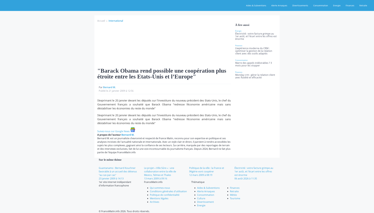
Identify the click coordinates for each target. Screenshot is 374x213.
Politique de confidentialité (164, 194)
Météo (233, 194)
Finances (350, 5)
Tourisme (235, 198)
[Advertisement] (164, 44)
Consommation (320, 5)
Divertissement (205, 201)
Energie (337, 5)
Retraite (363, 5)
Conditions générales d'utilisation (168, 191)
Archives (154, 201)
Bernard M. (109, 87)
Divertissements (300, 5)
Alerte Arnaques (279, 5)
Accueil (101, 20)
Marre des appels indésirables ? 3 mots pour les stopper (253, 64)
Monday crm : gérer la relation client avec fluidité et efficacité (255, 76)
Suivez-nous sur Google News (113, 131)
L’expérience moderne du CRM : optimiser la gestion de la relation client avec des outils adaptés (253, 51)
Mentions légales (159, 198)
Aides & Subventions (256, 5)
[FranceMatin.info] (21, 5)
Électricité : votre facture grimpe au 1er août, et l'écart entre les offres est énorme (256, 36)
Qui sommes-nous (160, 187)
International (116, 20)
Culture (201, 198)
